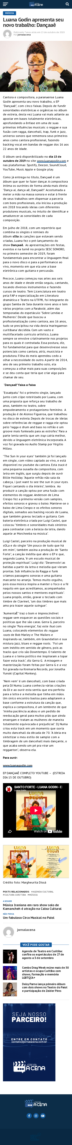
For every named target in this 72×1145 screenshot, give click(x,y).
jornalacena (24, 34)
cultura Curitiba (15, 895)
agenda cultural (43, 892)
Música (33, 895)
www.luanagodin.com (51, 161)
